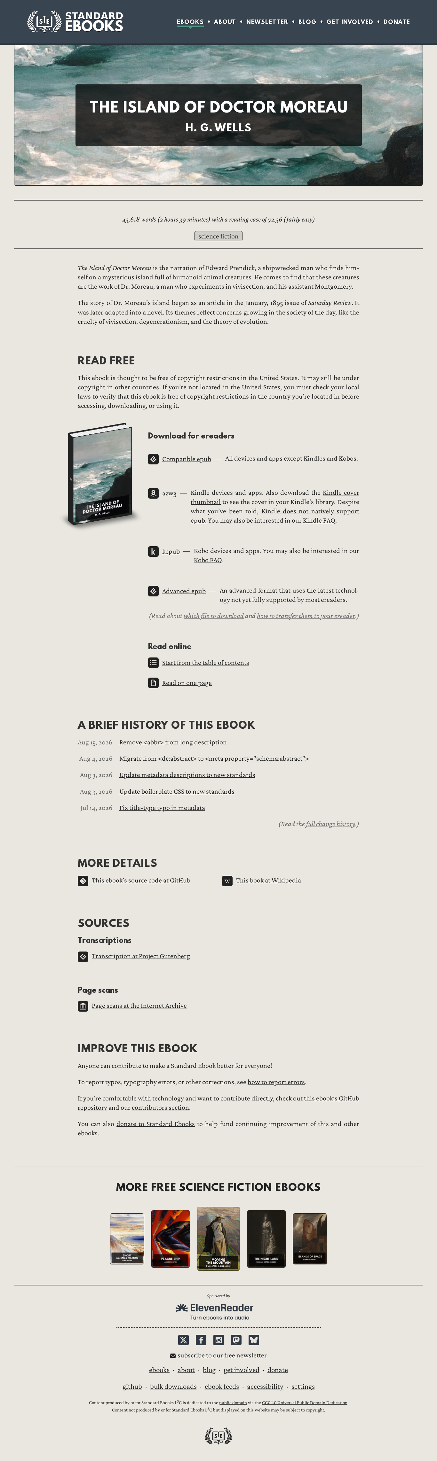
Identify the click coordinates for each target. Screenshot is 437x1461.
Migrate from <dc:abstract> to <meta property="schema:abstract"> (214, 758)
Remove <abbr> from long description (173, 742)
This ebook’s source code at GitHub (141, 880)
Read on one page (187, 683)
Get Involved (350, 22)
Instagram (218, 1340)
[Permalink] (72, 360)
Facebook (201, 1340)
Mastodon (236, 1340)
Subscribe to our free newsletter (222, 1355)
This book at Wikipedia (268, 880)
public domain (233, 1402)
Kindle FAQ (319, 520)
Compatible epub (186, 459)
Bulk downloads (173, 1386)
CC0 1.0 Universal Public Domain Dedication (304, 1402)
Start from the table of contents (205, 662)
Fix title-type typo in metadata (162, 807)
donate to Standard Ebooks (155, 1124)
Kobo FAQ (208, 560)
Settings (303, 1386)
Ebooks (190, 22)
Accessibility (265, 1386)
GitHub (132, 1386)
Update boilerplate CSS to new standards (176, 791)
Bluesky (254, 1340)
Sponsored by (218, 1296)
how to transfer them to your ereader (306, 615)
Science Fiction (218, 236)
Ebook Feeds (222, 1386)
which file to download (214, 615)
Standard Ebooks (75, 22)
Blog (307, 22)
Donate (397, 22)
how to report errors (276, 1082)
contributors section (160, 1107)
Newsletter (267, 22)
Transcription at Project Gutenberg (141, 956)
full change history (330, 824)
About (225, 22)
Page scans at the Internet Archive (139, 1005)
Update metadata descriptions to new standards (187, 775)
